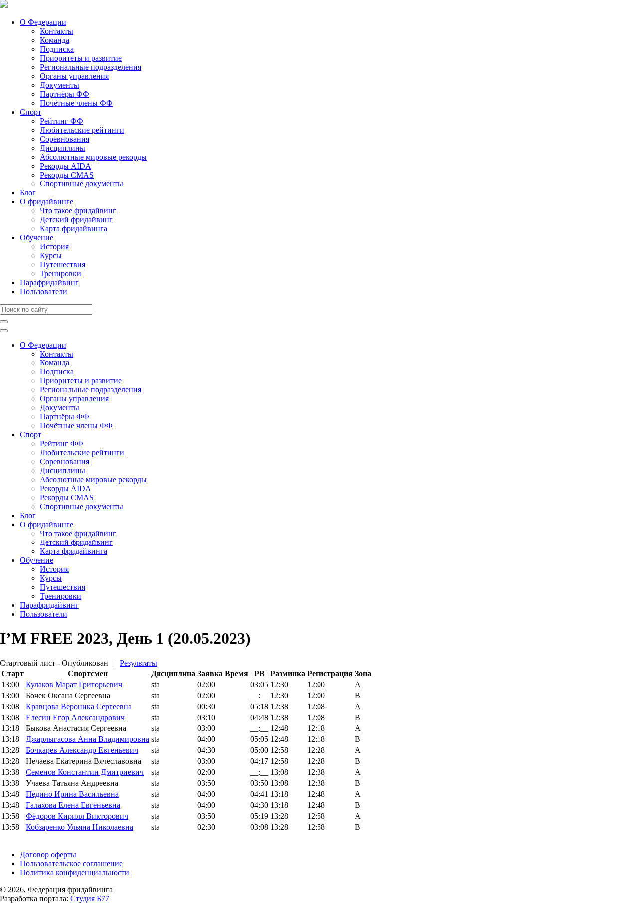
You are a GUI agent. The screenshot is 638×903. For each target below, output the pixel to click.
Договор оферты (48, 854)
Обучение (36, 237)
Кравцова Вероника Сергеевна (79, 706)
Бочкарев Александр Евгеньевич (82, 750)
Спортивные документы (81, 184)
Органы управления (74, 76)
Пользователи (43, 291)
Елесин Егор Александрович (75, 717)
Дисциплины (62, 148)
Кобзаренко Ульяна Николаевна (79, 827)
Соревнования (64, 139)
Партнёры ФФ (64, 94)
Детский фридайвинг (76, 219)
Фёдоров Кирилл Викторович (77, 816)
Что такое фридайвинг (78, 210)
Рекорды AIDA (65, 166)
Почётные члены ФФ (76, 103)
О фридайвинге (46, 201)
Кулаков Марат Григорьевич (74, 684)
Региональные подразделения (90, 67)
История (54, 246)
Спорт (30, 112)
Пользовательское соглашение (71, 863)
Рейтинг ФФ (61, 121)
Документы (59, 85)
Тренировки (60, 273)
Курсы (51, 255)
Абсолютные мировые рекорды (93, 157)
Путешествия (62, 264)
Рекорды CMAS (67, 175)
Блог (28, 192)
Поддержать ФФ (28, 837)
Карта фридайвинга (73, 228)
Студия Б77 (89, 898)
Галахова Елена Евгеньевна (73, 805)
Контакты (56, 31)
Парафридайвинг (49, 282)
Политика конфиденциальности (74, 872)
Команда (54, 40)
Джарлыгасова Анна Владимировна (87, 739)
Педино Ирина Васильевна (72, 794)
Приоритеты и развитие (81, 58)
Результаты (138, 663)
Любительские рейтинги (82, 130)
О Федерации (43, 22)
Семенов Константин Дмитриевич (85, 772)
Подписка (57, 49)
